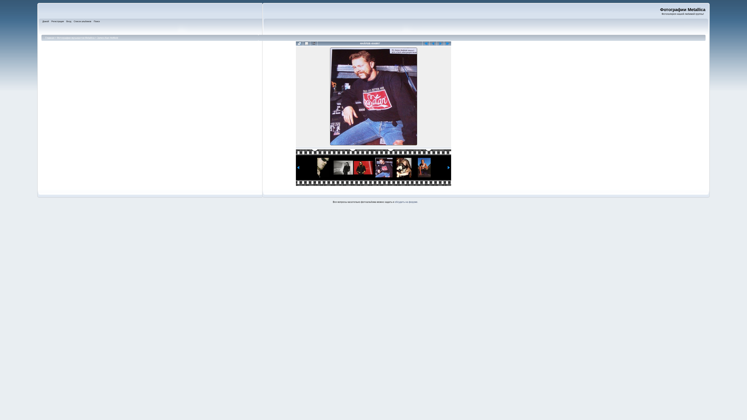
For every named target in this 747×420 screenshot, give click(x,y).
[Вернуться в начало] (426, 43)
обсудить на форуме (406, 202)
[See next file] (440, 43)
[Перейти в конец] (447, 43)
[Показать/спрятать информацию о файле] (306, 43)
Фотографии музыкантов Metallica (76, 38)
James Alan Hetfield (107, 38)
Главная (49, 38)
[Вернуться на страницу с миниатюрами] (299, 43)
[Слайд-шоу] (313, 43)
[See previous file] (433, 43)
